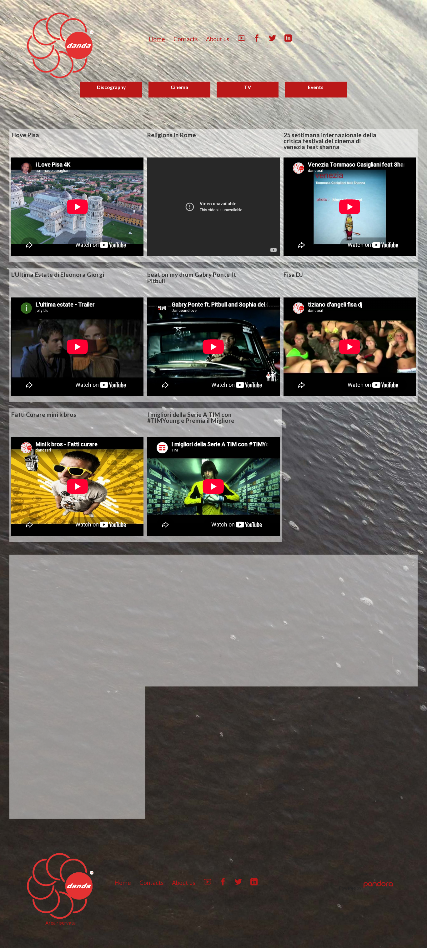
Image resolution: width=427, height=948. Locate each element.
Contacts (185, 38)
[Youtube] (241, 39)
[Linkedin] (288, 39)
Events (316, 87)
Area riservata (60, 923)
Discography (111, 87)
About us (217, 38)
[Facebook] (256, 39)
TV (247, 87)
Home (156, 38)
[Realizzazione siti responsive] (378, 888)
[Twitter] (272, 39)
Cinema (179, 87)
